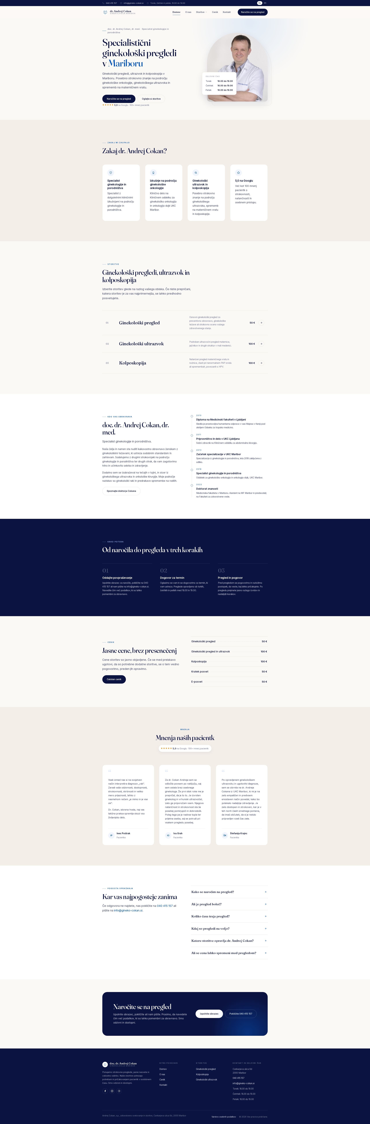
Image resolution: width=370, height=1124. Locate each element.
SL (259, 3)
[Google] (119, 1091)
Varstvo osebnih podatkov (224, 1117)
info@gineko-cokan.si (134, 3)
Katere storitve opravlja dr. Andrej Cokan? (222, 940)
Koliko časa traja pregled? (210, 916)
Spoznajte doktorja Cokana (121, 491)
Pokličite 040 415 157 (241, 1013)
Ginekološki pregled (206, 1069)
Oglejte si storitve (151, 98)
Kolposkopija (202, 1074)
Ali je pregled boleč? (206, 904)
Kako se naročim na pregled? (212, 892)
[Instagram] (112, 1091)
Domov (176, 12)
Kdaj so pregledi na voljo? (210, 928)
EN (265, 3)
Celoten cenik (114, 679)
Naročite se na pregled (252, 12)
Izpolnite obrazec (209, 1013)
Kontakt (227, 12)
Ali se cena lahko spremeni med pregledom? (223, 953)
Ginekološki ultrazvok (206, 1079)
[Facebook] (105, 1091)
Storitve (200, 12)
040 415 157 (111, 3)
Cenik (215, 12)
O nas (188, 12)
